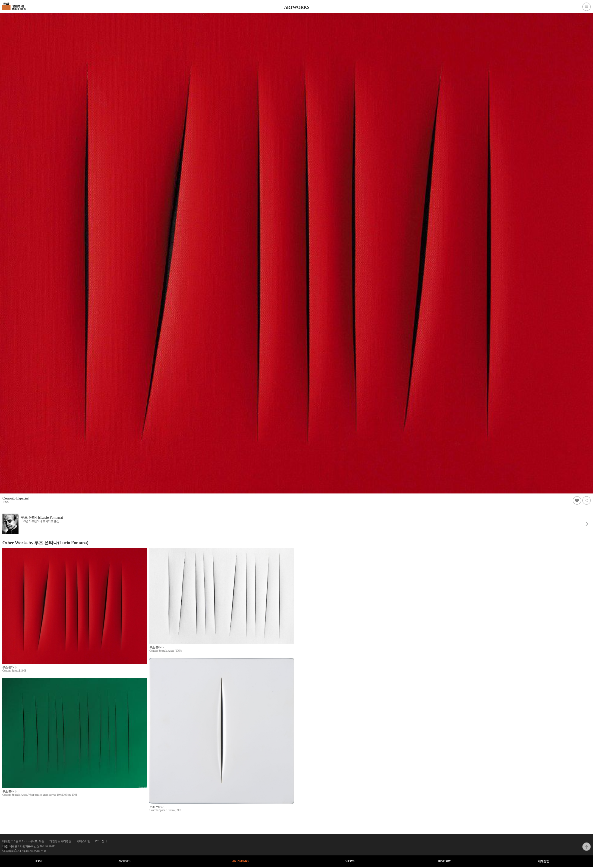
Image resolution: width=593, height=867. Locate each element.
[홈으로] (14, 6)
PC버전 (99, 841)
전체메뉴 (586, 7)
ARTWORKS (240, 861)
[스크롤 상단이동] (586, 843)
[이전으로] (6, 843)
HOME (39, 861)
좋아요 (577, 500)
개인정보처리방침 (60, 841)
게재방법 (543, 861)
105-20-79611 (48, 846)
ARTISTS (124, 861)
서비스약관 (83, 841)
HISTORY (444, 861)
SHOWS (350, 861)
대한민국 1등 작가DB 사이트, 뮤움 (23, 841)
